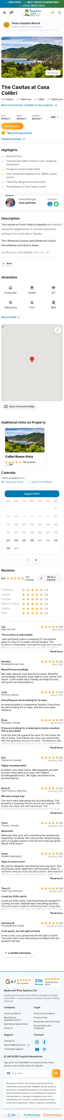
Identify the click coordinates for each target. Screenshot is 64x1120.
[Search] (59, 13)
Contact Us (9, 1041)
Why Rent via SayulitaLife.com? (12, 1018)
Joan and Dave (27, 202)
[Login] (52, 13)
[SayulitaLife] (32, 12)
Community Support (13, 1049)
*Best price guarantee (19, 133)
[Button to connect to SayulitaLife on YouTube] (37, 1049)
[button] (6, 57)
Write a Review (51, 578)
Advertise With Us (12, 1013)
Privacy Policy (40, 1017)
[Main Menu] (4, 13)
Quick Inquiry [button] (12, 126)
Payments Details (11, 139)
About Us (8, 1028)
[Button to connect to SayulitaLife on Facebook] (44, 1042)
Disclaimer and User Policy (47, 1021)
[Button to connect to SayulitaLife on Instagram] (37, 1042)
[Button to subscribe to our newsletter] (56, 1073)
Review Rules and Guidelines (42, 1026)
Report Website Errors (15, 1045)
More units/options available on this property (27, 105)
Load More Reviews (19, 953)
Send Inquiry (54, 1114)
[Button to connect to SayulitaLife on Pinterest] (44, 1049)
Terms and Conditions (44, 1013)
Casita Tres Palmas (41, 481)
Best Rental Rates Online (16, 1024)
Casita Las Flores (14, 481)
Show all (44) (8, 317)
